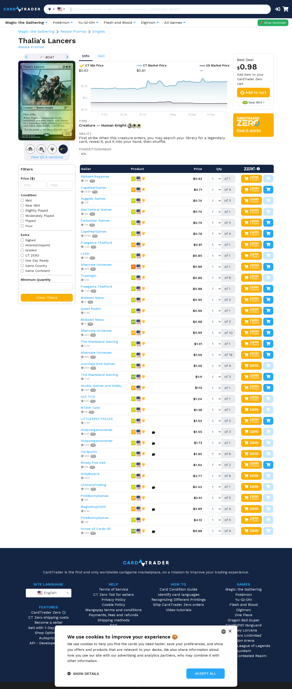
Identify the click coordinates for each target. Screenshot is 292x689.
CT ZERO (32, 255)
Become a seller (48, 622)
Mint (28, 200)
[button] (83, 673)
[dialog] (146, 656)
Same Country (36, 266)
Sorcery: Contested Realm (243, 656)
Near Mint (32, 205)
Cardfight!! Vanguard (244, 625)
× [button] (230, 631)
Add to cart (255, 92)
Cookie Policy (113, 604)
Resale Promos (73, 31)
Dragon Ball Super (244, 620)
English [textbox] (50, 593)
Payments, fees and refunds (113, 615)
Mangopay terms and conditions (113, 610)
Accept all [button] (205, 673)
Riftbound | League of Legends (243, 646)
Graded (30, 250)
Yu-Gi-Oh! (243, 599)
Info (85, 56)
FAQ (113, 625)
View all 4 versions (47, 157)
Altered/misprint (37, 245)
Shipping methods (114, 620)
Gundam (243, 651)
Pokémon (243, 594)
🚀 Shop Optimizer (273, 22)
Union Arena (243, 640)
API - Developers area (48, 643)
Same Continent (37, 271)
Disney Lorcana (243, 630)
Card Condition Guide (178, 589)
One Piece (243, 615)
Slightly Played (36, 210)
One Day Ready (37, 260)
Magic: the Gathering (36, 31)
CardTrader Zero (46, 612)
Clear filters (46, 297)
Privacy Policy (113, 599)
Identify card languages (178, 594)
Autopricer (48, 638)
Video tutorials (178, 610)
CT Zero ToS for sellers (113, 594)
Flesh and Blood (243, 604)
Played (30, 221)
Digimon (243, 610)
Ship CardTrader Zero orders (178, 604)
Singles (98, 31)
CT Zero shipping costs (48, 617)
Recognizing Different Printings (178, 599)
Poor (29, 226)
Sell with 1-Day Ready (47, 627)
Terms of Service (113, 589)
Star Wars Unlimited (243, 635)
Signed (30, 240)
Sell (101, 56)
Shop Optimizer (48, 633)
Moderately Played (39, 215)
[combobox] (48, 593)
